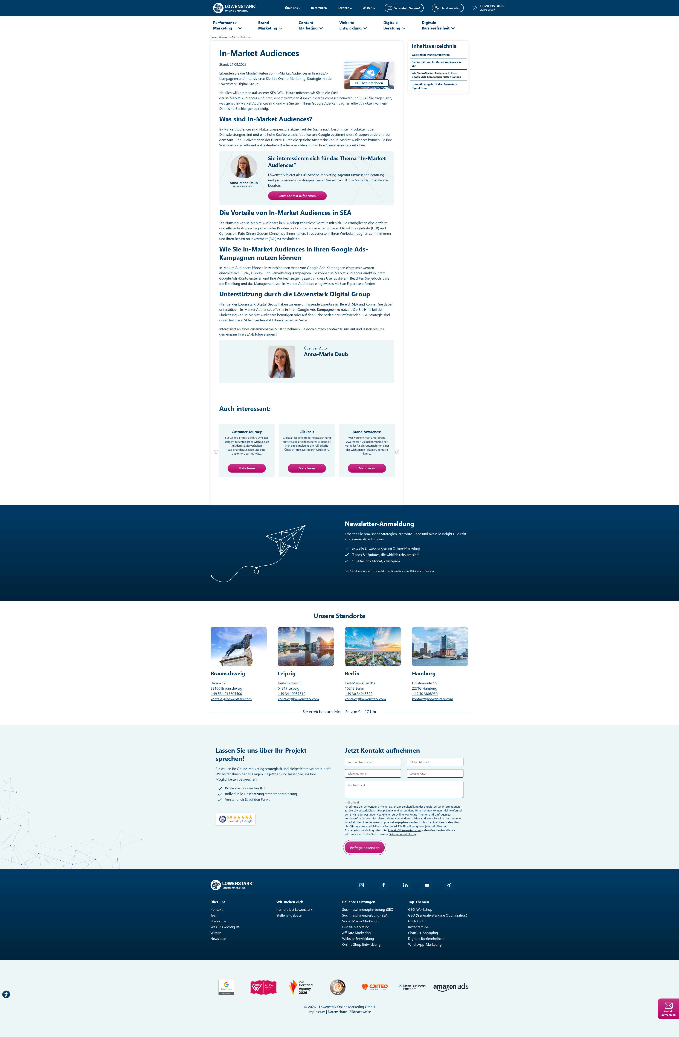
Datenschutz (337, 1011)
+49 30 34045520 (358, 693)
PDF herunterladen (369, 83)
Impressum (316, 1011)
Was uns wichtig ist (224, 926)
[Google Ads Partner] (226, 987)
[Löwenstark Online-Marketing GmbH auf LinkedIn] (405, 885)
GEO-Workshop (420, 909)
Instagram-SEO (419, 926)
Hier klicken (370, 859)
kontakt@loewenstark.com (231, 698)
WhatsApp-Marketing (425, 944)
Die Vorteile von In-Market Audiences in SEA (436, 63)
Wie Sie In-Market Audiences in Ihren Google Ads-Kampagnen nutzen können (436, 75)
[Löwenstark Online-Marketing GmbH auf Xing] (449, 885)
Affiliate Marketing (356, 932)
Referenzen (319, 8)
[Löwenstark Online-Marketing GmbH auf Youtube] (427, 885)
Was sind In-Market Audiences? (431, 54)
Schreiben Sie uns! (407, 8)
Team (214, 915)
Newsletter (218, 938)
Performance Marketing (225, 25)
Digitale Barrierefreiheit (436, 25)
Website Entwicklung (350, 25)
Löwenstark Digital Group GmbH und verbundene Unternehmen (392, 810)
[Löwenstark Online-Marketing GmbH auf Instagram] (361, 885)
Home (213, 37)
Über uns (291, 8)
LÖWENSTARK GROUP (488, 8)
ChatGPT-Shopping (423, 932)
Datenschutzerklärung (422, 571)
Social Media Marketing (360, 921)
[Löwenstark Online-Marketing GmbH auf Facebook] (383, 885)
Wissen (215, 932)
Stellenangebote (288, 915)
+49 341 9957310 (291, 693)
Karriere (343, 8)
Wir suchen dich (289, 901)
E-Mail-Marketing (355, 926)
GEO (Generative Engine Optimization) (437, 915)
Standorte (218, 921)
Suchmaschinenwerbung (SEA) (365, 915)
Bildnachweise (360, 1011)
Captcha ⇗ (380, 864)
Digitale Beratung (391, 25)
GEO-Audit (416, 921)
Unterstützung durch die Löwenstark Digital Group (434, 86)
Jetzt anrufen (451, 8)
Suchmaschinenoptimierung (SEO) (368, 909)
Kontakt (216, 909)
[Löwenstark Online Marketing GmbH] (234, 7)
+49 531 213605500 (226, 693)
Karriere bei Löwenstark (294, 909)
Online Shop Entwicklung (361, 944)
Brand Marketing (267, 25)
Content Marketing (308, 25)
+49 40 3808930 (425, 693)
